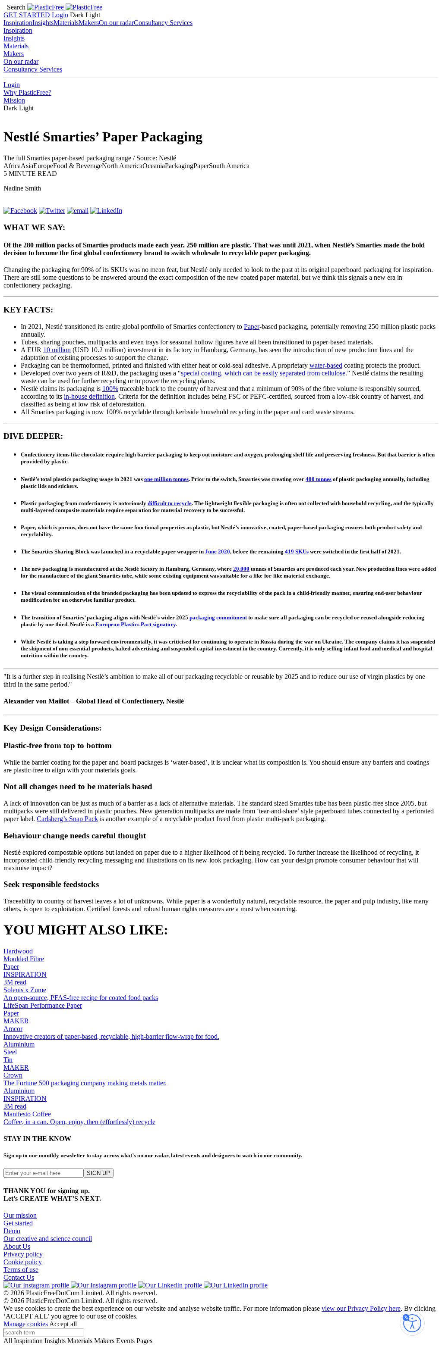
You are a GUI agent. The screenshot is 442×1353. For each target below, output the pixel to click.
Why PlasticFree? (27, 92)
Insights (43, 22)
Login (60, 15)
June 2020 (217, 551)
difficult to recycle (170, 503)
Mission (14, 100)
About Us (16, 1246)
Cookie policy (22, 1262)
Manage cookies (25, 1324)
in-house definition (89, 396)
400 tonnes (319, 479)
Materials (66, 22)
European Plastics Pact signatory (135, 624)
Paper (251, 326)
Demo (11, 1230)
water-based (325, 365)
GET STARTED (26, 15)
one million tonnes (166, 479)
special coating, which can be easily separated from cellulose (263, 373)
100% (110, 388)
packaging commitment (218, 617)
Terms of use (20, 1269)
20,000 (241, 569)
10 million (57, 349)
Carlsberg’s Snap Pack (67, 818)
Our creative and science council (47, 1238)
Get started (18, 1223)
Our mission (20, 1215)
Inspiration (17, 22)
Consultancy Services (163, 22)
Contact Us (18, 1277)
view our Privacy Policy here (361, 1308)
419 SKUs (297, 551)
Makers (89, 22)
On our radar (116, 22)
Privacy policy (23, 1254)
